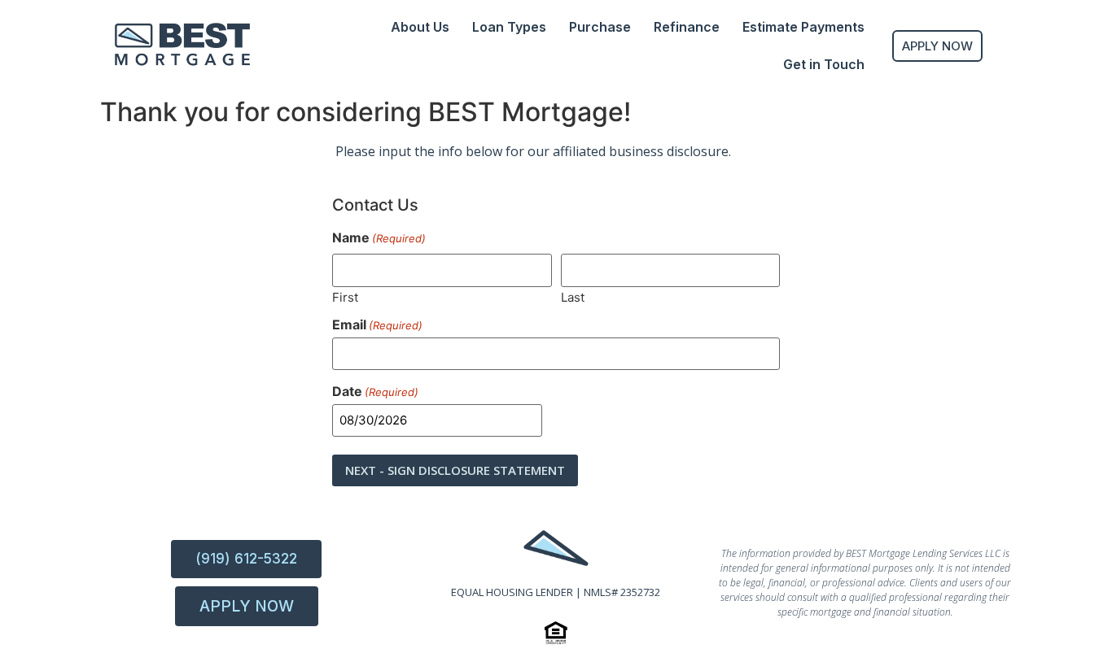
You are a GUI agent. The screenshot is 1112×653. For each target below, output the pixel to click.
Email (377, 324)
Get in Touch (824, 64)
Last (572, 296)
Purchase (600, 27)
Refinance (687, 27)
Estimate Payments (803, 27)
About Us (420, 27)
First (345, 296)
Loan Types (509, 27)
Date (375, 391)
